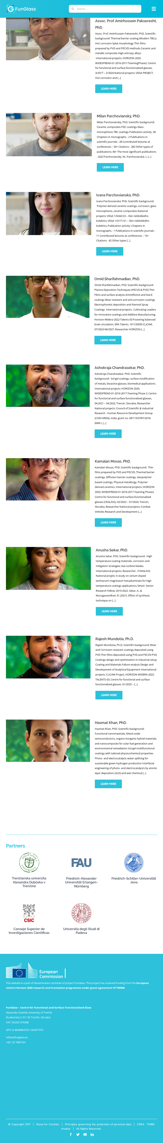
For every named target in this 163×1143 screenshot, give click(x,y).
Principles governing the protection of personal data (98, 1124)
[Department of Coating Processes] (47, 57)
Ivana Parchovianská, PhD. (118, 195)
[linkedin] (92, 1134)
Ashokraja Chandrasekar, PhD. (120, 368)
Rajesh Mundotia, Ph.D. (114, 639)
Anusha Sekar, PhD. (112, 550)
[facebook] (70, 1134)
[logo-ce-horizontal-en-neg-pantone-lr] (36, 963)
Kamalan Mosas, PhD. (113, 461)
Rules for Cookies (47, 1124)
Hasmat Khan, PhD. (111, 723)
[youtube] (85, 1134)
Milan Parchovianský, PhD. (119, 116)
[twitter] (78, 1134)
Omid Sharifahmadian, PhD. (117, 279)
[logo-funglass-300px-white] (21, 5)
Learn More (108, 88)
